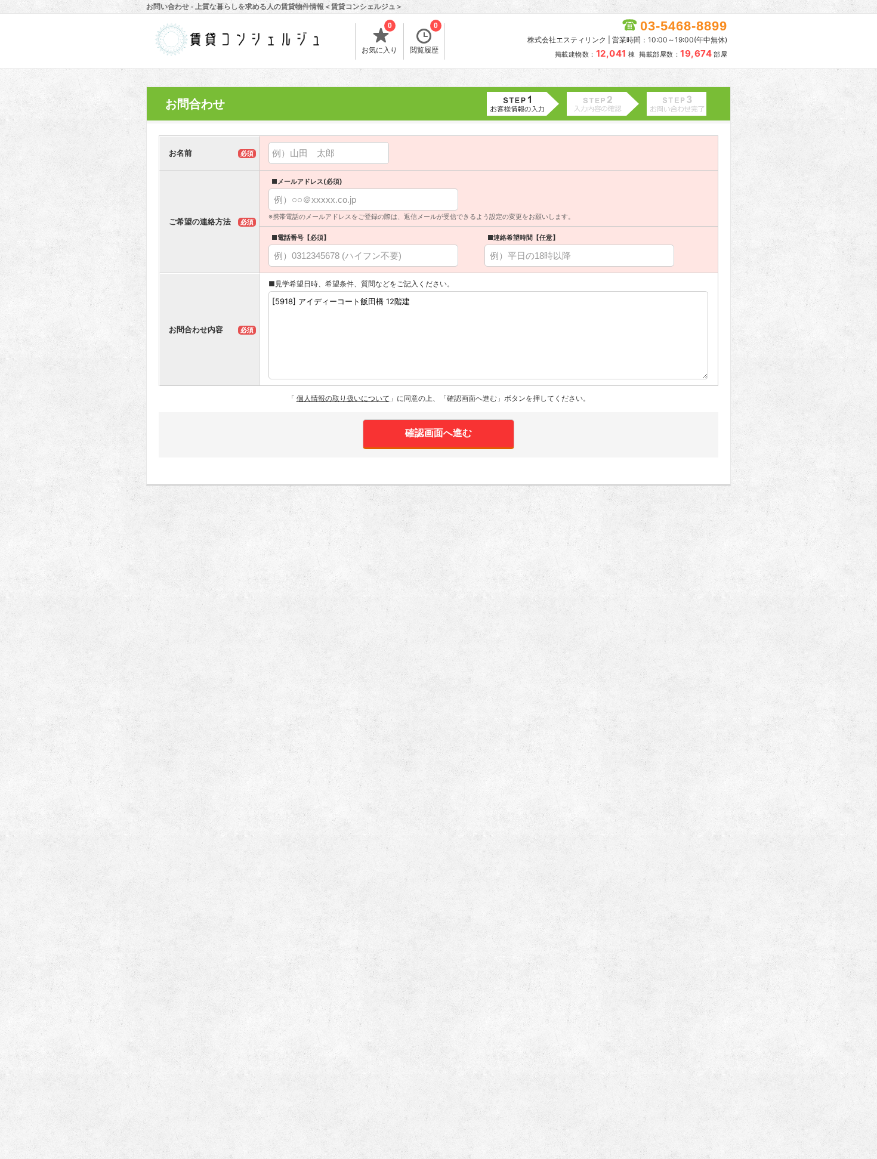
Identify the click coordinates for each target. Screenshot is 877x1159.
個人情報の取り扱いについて (343, 398)
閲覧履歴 (424, 38)
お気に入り (379, 38)
